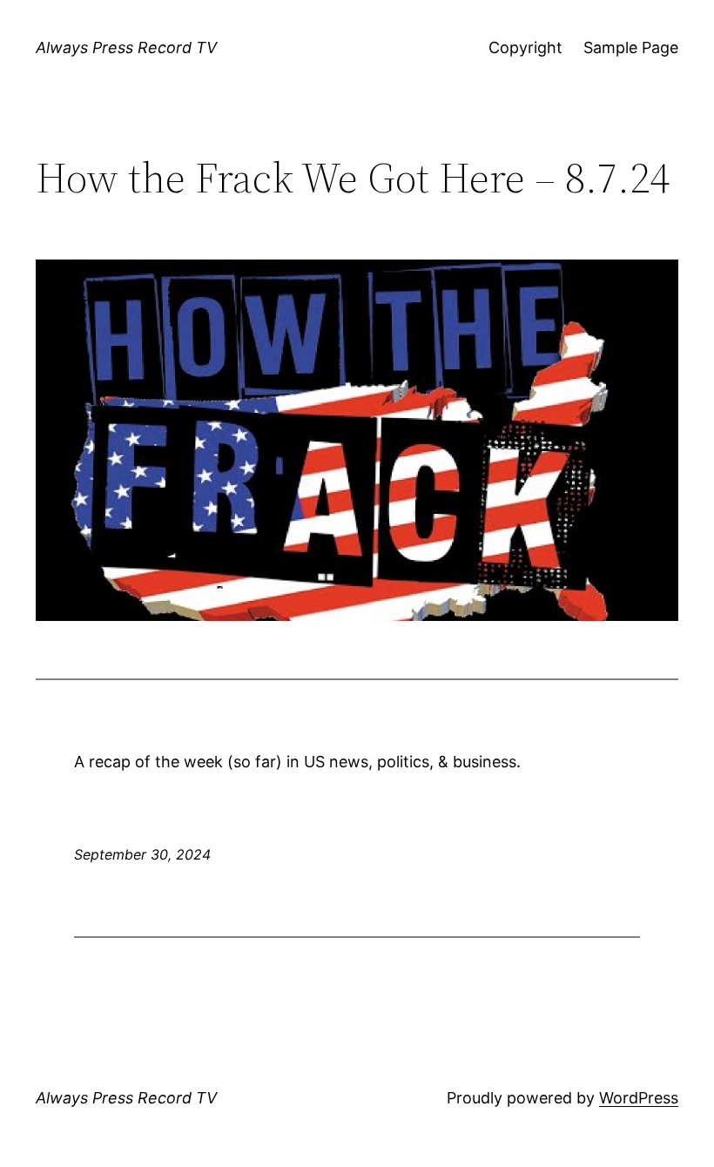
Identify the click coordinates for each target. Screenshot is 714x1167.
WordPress (638, 1098)
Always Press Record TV (126, 47)
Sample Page (630, 47)
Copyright (525, 47)
